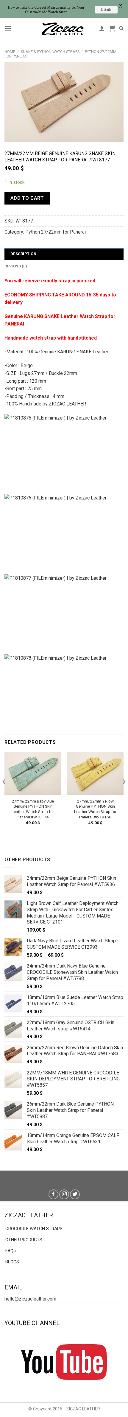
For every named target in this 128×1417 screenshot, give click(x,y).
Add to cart (27, 198)
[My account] (102, 28)
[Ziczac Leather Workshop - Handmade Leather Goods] (62, 29)
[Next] (124, 793)
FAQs (10, 1251)
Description (23, 254)
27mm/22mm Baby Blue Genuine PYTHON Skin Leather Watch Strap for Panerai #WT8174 (33, 809)
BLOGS (12, 1262)
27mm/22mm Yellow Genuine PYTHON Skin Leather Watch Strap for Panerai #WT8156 (95, 809)
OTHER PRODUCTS (23, 1239)
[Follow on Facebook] (53, 1194)
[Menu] (8, 28)
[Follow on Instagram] (64, 1194)
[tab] (64, 254)
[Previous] (4, 793)
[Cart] (112, 28)
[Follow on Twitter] (75, 1194)
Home (9, 51)
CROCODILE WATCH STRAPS (34, 1228)
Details (106, 9)
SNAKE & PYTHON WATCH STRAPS (50, 51)
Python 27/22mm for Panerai (55, 232)
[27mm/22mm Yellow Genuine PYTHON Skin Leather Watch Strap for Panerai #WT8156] (95, 773)
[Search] (121, 28)
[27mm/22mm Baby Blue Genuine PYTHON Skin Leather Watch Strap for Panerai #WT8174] (32, 773)
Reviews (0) (15, 266)
